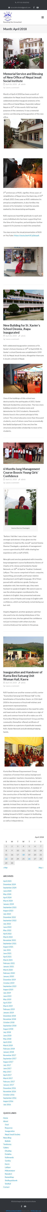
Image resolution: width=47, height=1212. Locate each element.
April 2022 (7, 934)
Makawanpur (10, 1171)
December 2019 (9, 980)
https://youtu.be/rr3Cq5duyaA (26, 235)
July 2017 (7, 1065)
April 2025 (7, 881)
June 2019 (7, 996)
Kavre (7, 1164)
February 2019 (9, 1009)
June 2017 (7, 1068)
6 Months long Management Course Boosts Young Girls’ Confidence (21, 472)
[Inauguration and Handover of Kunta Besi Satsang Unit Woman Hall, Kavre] (23, 652)
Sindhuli (8, 1184)
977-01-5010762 (23, 2)
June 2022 (7, 927)
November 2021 (9, 940)
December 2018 (9, 1016)
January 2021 (8, 966)
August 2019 (8, 989)
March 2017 (8, 1078)
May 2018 (7, 1039)
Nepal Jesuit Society (12, 1134)
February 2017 (9, 1082)
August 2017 (8, 1062)
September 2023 (9, 907)
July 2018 (7, 1032)
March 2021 (8, 960)
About (5, 1121)
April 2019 (7, 1003)
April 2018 (7, 1042)
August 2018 (8, 1029)
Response (8, 1128)
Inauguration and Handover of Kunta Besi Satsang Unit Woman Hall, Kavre (22, 675)
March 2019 (8, 1006)
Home (5, 1118)
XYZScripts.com (36, 1211)
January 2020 (8, 976)
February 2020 (9, 973)
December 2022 (9, 917)
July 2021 (7, 950)
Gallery (6, 1148)
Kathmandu (9, 1157)
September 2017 (9, 1059)
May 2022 (7, 930)
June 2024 (7, 891)
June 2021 (7, 953)
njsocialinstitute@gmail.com (21, 7)
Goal (7, 1125)
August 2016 (8, 1101)
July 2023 (7, 914)
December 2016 (9, 1088)
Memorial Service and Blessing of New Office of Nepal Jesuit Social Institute (23, 77)
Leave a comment (12, 88)
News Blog (7, 1138)
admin (23, 84)
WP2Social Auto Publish (13, 1211)
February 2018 (9, 1049)
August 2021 (8, 947)
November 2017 (9, 1055)
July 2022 (7, 924)
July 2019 (7, 993)
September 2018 (9, 1026)
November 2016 (9, 1091)
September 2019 (9, 986)
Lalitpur (8, 1167)
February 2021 (9, 963)
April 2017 (7, 1075)
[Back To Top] (40, 1206)
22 (6, 859)
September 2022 (9, 920)
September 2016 (9, 1098)
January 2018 (8, 1052)
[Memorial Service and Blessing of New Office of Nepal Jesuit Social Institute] (23, 53)
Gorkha (8, 1161)
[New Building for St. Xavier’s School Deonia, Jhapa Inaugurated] (23, 305)
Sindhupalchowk (11, 1180)
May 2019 (7, 999)
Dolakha (8, 1154)
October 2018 (8, 1022)
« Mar (5, 867)
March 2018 (8, 1045)
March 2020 (8, 970)
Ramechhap (9, 1177)
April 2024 (7, 897)
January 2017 (8, 1085)
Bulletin (8, 1141)
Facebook (33, 7)
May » (41, 867)
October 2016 (8, 1095)
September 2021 (9, 943)
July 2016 (7, 1105)
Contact (6, 1187)
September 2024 (9, 888)
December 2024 (9, 884)
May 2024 (7, 894)
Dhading (8, 1151)
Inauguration (10, 1131)
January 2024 (8, 904)
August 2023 (8, 911)
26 (29, 859)
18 (23, 855)
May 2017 (7, 1072)
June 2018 (7, 1035)
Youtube (38, 7)
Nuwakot (8, 1174)
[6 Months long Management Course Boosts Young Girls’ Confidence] (23, 453)
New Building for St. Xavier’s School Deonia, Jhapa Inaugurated (21, 329)
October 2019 (8, 983)
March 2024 (8, 901)
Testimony (7, 1144)
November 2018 (9, 1019)
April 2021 (7, 957)
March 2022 (8, 937)
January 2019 (8, 1012)
